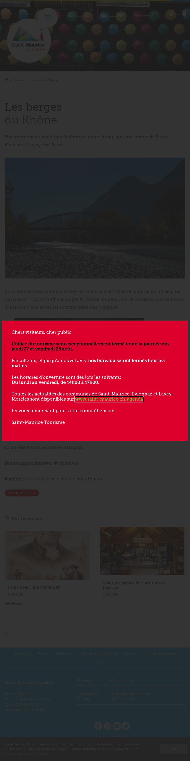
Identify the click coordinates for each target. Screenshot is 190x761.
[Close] (182, 326)
